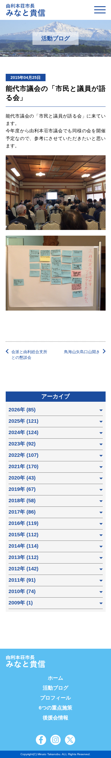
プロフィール (55, 698)
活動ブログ (55, 688)
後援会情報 (55, 718)
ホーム (55, 678)
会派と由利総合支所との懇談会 (29, 354)
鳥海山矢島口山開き (82, 351)
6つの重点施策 (55, 708)
